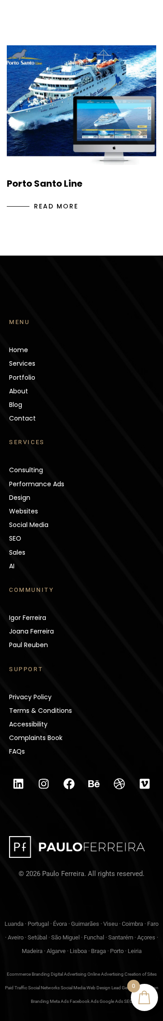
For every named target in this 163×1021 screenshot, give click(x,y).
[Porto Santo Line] (81, 105)
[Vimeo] (145, 784)
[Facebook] (69, 784)
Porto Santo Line (44, 183)
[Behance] (94, 784)
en (98, 29)
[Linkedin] (18, 784)
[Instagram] (43, 784)
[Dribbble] (119, 784)
